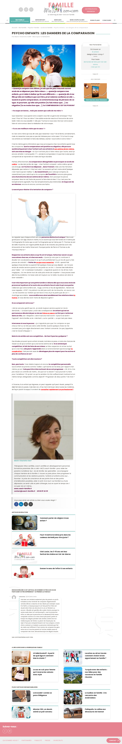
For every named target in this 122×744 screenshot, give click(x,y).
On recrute (58, 740)
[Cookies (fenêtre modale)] (118, 741)
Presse (47, 740)
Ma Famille (22, 28)
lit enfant (95, 52)
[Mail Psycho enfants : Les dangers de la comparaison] (30, 504)
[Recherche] (31, 9)
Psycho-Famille (33, 28)
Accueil (14, 28)
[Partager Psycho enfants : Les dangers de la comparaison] (16, 504)
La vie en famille (46, 28)
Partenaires (26, 740)
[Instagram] (26, 9)
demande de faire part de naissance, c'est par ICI (95, 64)
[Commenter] (26, 504)
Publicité (38, 740)
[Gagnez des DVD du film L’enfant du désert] (95, 90)
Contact (112, 740)
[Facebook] (21, 9)
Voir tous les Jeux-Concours (96, 100)
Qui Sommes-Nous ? (10, 740)
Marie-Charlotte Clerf (22, 461)
